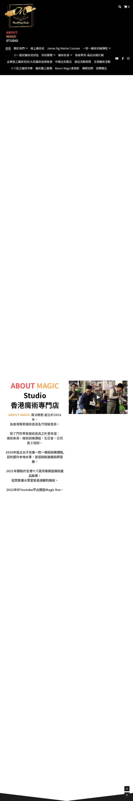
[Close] (109, 364)
